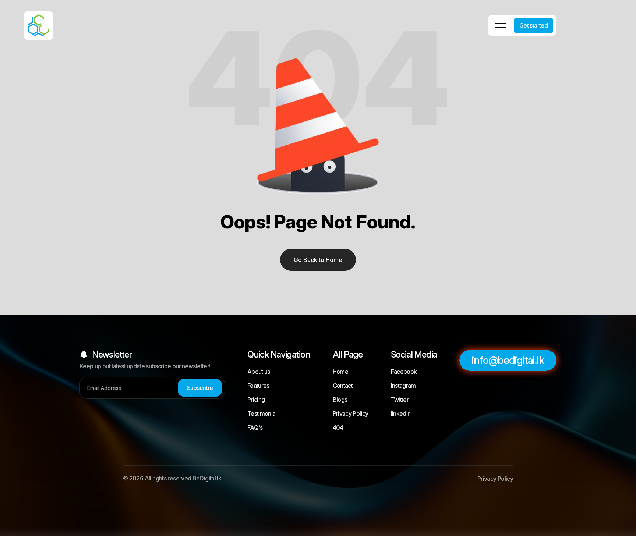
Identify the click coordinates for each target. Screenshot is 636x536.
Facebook (404, 371)
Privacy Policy (350, 413)
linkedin (401, 413)
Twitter (400, 399)
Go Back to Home (318, 259)
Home (340, 371)
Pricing (256, 399)
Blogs (340, 399)
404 (338, 427)
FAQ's (255, 427)
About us (258, 371)
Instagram (403, 385)
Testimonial (262, 413)
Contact (343, 385)
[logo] (29, 20)
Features (258, 385)
